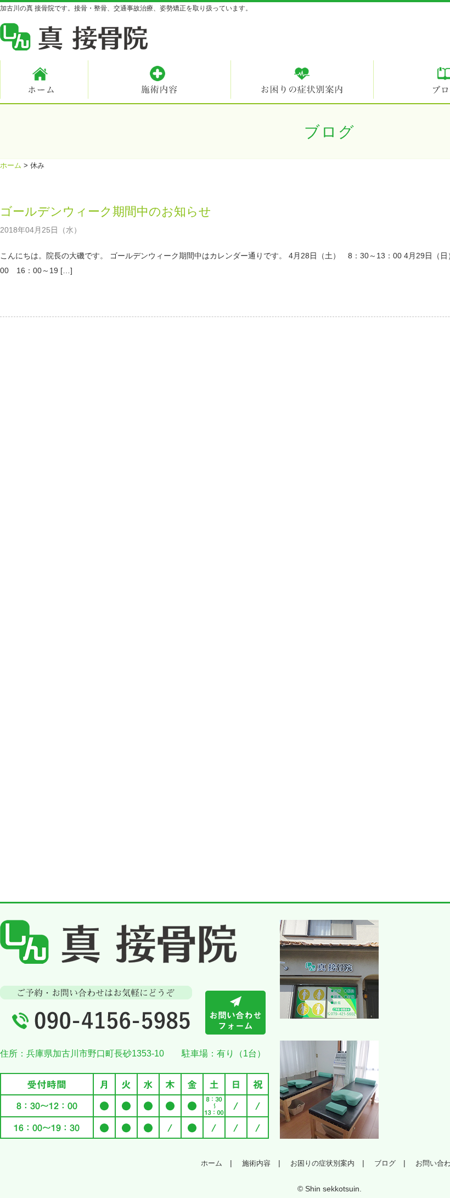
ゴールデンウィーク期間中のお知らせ (105, 211)
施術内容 (256, 1163)
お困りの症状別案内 (322, 1163)
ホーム (211, 1163)
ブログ (385, 1163)
